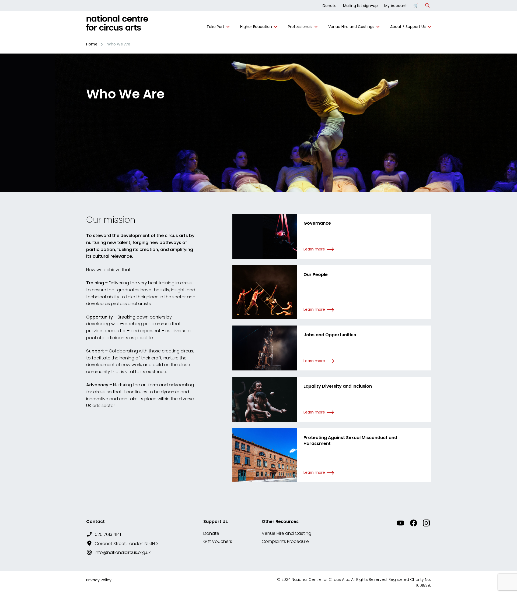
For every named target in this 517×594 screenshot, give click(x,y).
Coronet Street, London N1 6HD (126, 543)
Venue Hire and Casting (286, 533)
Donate (330, 5)
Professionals (300, 26)
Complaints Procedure (285, 541)
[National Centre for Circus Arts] (117, 25)
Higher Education (256, 26)
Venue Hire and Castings (351, 26)
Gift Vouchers (217, 541)
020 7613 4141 (108, 534)
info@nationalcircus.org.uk (123, 552)
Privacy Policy (98, 580)
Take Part (215, 26)
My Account (395, 5)
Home (91, 44)
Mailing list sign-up (360, 5)
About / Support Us (408, 26)
